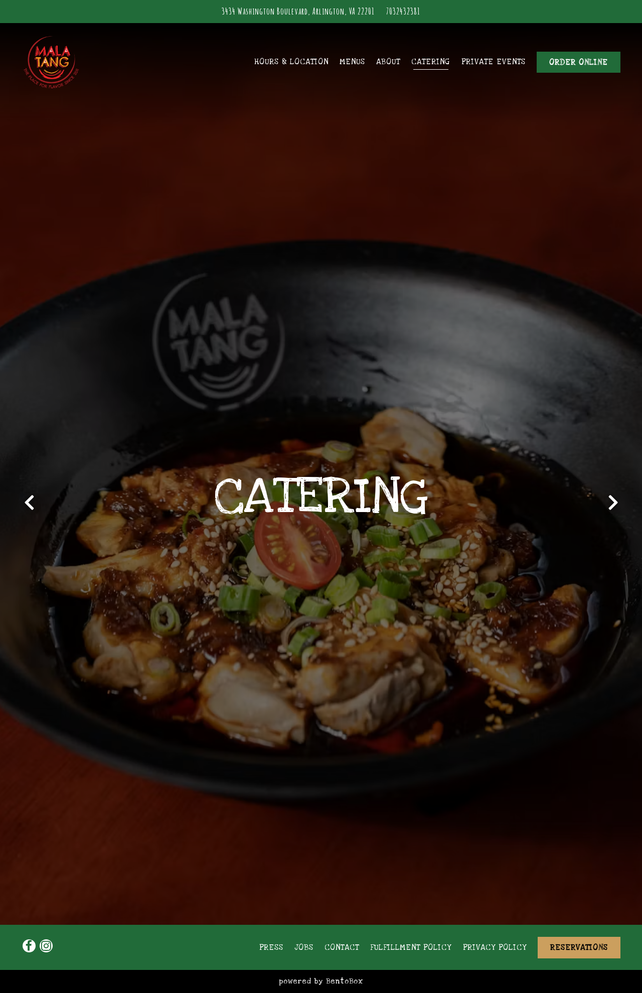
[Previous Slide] (29, 507)
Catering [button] (430, 62)
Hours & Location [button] (291, 62)
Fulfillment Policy (410, 947)
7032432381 (403, 11)
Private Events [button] (493, 62)
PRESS (271, 947)
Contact (342, 947)
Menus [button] (352, 62)
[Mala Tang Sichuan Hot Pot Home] (77, 62)
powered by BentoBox (321, 981)
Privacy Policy (495, 947)
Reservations (579, 947)
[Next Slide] (613, 507)
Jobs (303, 947)
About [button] (388, 62)
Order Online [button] (578, 62)
